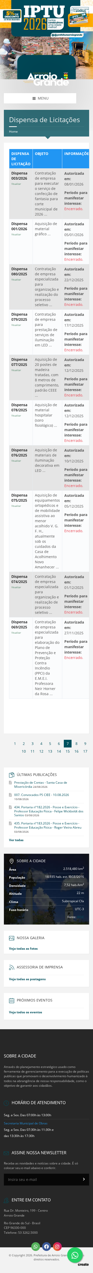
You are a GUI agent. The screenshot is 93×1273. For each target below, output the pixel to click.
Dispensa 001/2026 (19, 228)
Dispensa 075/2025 (19, 500)
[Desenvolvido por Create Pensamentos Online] (83, 1264)
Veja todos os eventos (25, 1012)
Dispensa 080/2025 (19, 273)
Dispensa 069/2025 (19, 626)
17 (85, 751)
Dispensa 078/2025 (19, 409)
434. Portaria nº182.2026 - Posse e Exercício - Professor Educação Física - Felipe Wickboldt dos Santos (48, 811)
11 (32, 751)
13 (50, 751)
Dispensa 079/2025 (19, 319)
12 (41, 751)
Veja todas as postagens (27, 979)
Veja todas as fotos (23, 948)
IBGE (80, 917)
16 (76, 751)
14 (59, 751)
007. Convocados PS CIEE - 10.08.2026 (41, 795)
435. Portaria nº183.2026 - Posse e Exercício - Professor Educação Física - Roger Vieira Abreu (47, 825)
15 (68, 751)
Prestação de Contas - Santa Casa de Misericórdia (40, 784)
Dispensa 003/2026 (19, 178)
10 (24, 751)
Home (13, 131)
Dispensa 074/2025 (19, 581)
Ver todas (16, 840)
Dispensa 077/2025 (19, 364)
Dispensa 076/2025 (19, 455)
